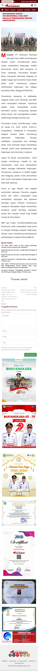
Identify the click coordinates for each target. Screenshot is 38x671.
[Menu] (2, 5)
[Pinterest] (17, 655)
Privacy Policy (22, 661)
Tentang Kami (19, 663)
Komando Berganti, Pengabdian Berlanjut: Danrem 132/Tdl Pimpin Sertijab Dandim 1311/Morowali (19, 271)
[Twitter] (13, 655)
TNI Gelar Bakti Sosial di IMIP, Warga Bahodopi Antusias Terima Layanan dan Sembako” (19, 246)
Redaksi (4, 661)
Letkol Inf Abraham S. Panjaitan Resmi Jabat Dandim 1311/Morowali (19, 260)
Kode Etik (13, 661)
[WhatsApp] (24, 655)
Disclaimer (32, 661)
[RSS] (28, 655)
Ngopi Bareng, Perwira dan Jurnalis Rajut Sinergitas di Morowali (19, 251)
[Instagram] (21, 655)
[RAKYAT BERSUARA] (12, 5)
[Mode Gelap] (32, 5)
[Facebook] (10, 655)
